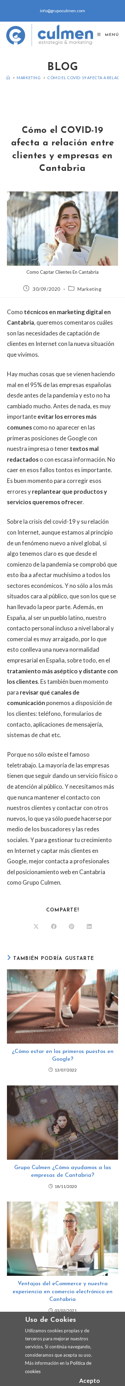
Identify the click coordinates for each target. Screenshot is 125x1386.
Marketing (89, 289)
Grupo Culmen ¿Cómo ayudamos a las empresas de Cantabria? (62, 1171)
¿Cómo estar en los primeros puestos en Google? (63, 1055)
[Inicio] (8, 77)
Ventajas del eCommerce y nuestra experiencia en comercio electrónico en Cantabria (62, 1291)
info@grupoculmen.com (62, 10)
